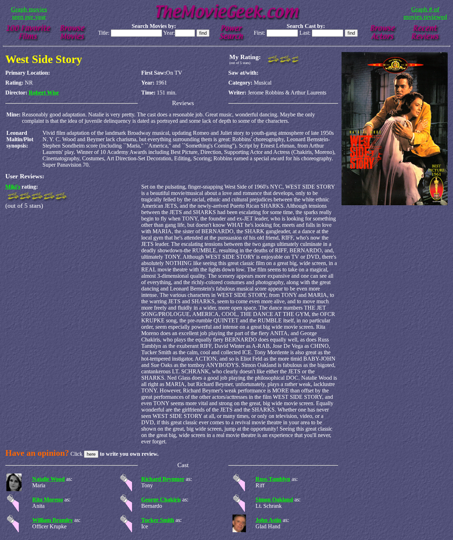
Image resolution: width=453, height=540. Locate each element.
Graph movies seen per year (29, 13)
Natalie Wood (48, 479)
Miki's (12, 187)
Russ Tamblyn (273, 479)
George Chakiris (161, 499)
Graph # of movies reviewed (425, 13)
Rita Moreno (47, 499)
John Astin (268, 520)
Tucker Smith (157, 520)
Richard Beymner (162, 479)
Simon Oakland (274, 499)
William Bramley (52, 520)
